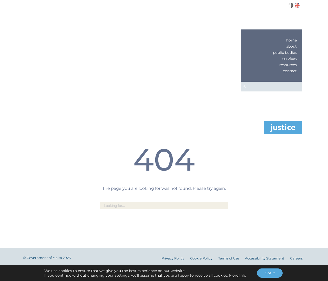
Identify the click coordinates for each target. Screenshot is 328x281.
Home (291, 40)
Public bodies (285, 52)
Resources (288, 65)
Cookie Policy (201, 258)
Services (289, 58)
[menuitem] (271, 40)
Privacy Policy (172, 258)
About (291, 46)
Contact (290, 71)
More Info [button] (237, 275)
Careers (296, 258)
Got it (270, 273)
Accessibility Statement (264, 258)
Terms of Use (228, 258)
